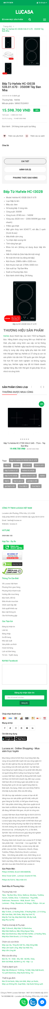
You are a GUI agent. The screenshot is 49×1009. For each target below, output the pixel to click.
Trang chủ (7, 26)
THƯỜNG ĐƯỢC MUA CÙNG (17, 392)
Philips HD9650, (8, 872)
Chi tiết (25, 161)
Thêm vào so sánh (37, 136)
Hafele (6, 336)
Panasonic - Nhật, (17, 900)
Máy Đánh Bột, (20, 917)
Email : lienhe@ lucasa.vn (12, 520)
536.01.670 (39, 465)
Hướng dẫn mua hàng (10, 594)
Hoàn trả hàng (7, 648)
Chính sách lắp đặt (9, 605)
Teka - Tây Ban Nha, (9, 895)
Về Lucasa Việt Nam (10, 584)
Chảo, (32, 959)
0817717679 (8, 3)
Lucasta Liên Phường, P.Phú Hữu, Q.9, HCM (18, 513)
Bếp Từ (7, 465)
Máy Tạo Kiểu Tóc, (26, 948)
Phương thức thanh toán (11, 591)
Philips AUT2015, (8, 880)
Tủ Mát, (28, 970)
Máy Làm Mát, (21, 981)
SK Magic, (28, 903)
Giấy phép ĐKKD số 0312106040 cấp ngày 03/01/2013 (23, 517)
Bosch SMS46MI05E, (23, 872)
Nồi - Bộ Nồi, (25, 959)
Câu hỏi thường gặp (9, 616)
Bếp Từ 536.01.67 (11, 471)
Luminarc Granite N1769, (26, 876)
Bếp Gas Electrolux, (9, 934)
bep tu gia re (18, 481)
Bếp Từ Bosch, (7, 928)
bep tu (7, 481)
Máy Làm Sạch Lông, (10, 948)
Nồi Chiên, (17, 914)
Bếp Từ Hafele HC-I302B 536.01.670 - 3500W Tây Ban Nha (23, 30)
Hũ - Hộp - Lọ (28, 962)
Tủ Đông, (21, 970)
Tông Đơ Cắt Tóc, (19, 945)
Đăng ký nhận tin (8, 627)
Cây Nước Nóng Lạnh (35, 984)
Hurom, (5, 898)
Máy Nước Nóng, (23, 973)
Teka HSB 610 (21, 880)
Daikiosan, (6, 900)
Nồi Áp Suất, (31, 917)
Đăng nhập (6, 634)
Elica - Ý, (17, 898)
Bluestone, (20, 903)
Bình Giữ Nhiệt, (7, 962)
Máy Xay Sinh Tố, (28, 914)
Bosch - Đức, (30, 900)
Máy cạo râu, (7, 945)
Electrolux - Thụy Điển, (29, 898)
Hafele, (11, 898)
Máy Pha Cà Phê (8, 920)
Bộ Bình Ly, (18, 962)
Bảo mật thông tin (9, 612)
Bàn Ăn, (5, 959)
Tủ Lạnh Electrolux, (9, 973)
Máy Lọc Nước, (33, 981)
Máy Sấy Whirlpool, (9, 970)
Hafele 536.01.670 (28, 476)
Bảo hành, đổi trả (8, 598)
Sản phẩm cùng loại (15, 387)
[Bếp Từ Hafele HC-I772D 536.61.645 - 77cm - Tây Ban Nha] (24, 417)
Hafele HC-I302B (28, 471)
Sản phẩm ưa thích (9, 644)
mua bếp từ (23, 486)
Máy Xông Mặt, (32, 945)
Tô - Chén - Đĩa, (14, 959)
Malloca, (26, 895)
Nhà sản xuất (7, 641)
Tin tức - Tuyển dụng (10, 655)
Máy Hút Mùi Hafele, (25, 934)
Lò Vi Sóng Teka (26, 936)
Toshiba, (40, 895)
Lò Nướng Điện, (18, 912)
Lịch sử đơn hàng (9, 651)
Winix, (20, 895)
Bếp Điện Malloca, (9, 931)
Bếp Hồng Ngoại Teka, (25, 931)
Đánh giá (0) (25, 169)
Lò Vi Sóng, (41, 912)
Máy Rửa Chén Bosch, (10, 936)
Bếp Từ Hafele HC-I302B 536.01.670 (23, 460)
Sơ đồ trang (6, 637)
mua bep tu (36, 486)
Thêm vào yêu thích (15, 136)
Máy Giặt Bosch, (37, 970)
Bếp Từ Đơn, (7, 912)
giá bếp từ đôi (32, 481)
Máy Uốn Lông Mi (9, 950)
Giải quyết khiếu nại (9, 608)
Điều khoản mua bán (10, 601)
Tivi (32, 973)
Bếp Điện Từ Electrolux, (23, 928)
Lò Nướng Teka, (40, 934)
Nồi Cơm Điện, (7, 914)
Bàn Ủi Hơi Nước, (8, 981)
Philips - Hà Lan (39, 903)
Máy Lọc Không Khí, (9, 984)
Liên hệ (5, 630)
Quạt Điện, (22, 984)
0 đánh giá (16, 96)
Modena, (33, 895)
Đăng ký (25, 703)
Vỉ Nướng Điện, (30, 912)
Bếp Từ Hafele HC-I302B (23, 192)
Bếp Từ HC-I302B (11, 476)
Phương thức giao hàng (25, 178)
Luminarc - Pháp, (8, 903)
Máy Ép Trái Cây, (8, 917)
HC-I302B (27, 465)
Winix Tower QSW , (9, 876)
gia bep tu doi (10, 486)
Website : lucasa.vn (9, 524)
